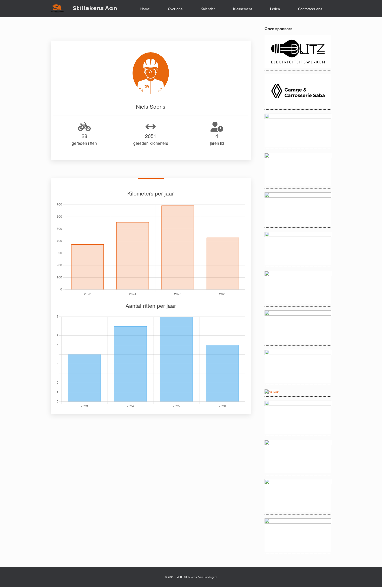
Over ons (175, 8)
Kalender (208, 8)
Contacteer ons (310, 8)
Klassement (242, 8)
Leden (275, 8)
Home (145, 8)
